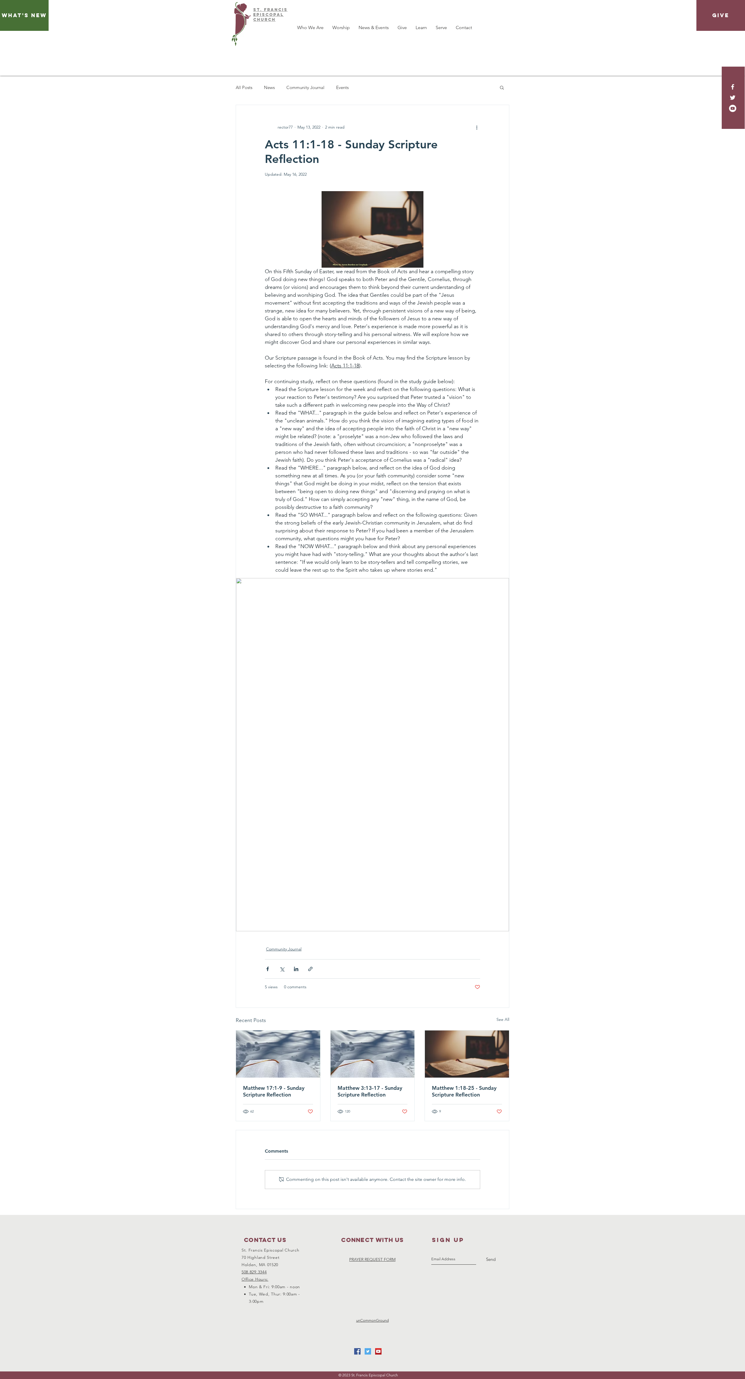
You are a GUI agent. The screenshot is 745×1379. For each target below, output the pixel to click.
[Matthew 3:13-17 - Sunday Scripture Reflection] (373, 1054)
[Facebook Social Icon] (357, 1351)
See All (502, 1019)
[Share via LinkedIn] (296, 969)
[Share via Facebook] (267, 969)
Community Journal (305, 87)
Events (342, 87)
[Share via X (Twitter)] (282, 969)
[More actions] (476, 127)
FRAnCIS (276, 9)
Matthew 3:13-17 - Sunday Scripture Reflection (370, 1091)
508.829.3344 (254, 1272)
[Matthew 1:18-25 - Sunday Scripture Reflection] (467, 1054)
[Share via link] (310, 969)
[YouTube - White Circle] (732, 108)
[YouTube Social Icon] (378, 1351)
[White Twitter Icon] (732, 97)
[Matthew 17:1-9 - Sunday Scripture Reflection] (278, 1054)
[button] (502, 87)
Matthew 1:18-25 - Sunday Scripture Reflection (464, 1091)
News (269, 87)
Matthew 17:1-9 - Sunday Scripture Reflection (273, 1091)
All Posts (244, 87)
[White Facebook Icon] (732, 86)
